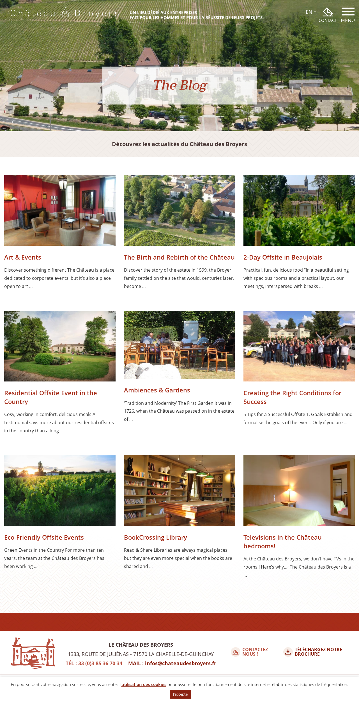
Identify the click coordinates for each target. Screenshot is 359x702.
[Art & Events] (60, 212)
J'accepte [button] (180, 694)
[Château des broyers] (65, 15)
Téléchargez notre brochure (318, 652)
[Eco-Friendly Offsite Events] (60, 492)
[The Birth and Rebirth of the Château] (179, 212)
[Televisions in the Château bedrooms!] (299, 492)
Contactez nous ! (255, 652)
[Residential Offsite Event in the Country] (60, 347)
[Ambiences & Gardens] (179, 346)
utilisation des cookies (143, 684)
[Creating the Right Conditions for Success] (299, 347)
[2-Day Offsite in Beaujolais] (299, 212)
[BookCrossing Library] (179, 492)
